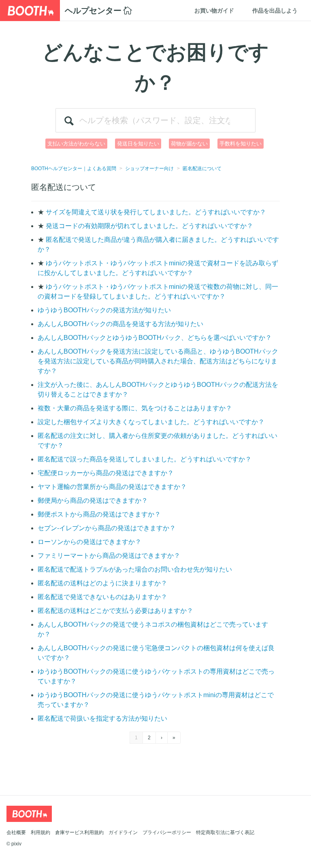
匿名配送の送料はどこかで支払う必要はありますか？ (115, 610)
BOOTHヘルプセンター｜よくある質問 (73, 168)
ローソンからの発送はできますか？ (89, 541)
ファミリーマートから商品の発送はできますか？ (109, 555)
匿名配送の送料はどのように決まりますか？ (102, 583)
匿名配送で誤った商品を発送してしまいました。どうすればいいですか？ (144, 459)
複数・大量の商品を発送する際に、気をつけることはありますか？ (135, 408)
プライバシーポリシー (167, 832)
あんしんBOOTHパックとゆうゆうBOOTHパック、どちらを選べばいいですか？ (155, 337)
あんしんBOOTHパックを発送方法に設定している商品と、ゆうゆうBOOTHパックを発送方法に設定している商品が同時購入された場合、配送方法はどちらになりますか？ (158, 361)
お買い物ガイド (214, 10)
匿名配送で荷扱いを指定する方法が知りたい (102, 718)
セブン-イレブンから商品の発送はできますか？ (107, 528)
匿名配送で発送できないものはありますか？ (102, 596)
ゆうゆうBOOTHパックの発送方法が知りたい (104, 310)
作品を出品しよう (275, 10)
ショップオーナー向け (149, 168)
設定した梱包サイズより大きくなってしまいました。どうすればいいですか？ (151, 421)
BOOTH (30, 10)
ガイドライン (123, 832)
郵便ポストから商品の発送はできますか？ (99, 514)
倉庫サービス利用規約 (79, 832)
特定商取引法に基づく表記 (225, 832)
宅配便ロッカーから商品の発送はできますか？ (106, 472)
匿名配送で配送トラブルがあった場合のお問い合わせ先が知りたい (135, 569)
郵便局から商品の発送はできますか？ (93, 500)
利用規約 (40, 832)
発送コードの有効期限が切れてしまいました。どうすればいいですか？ (149, 225)
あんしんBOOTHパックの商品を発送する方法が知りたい (120, 323)
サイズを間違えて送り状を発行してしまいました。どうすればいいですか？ (156, 212)
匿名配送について (202, 168)
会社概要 (16, 832)
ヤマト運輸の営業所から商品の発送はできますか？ (112, 486)
